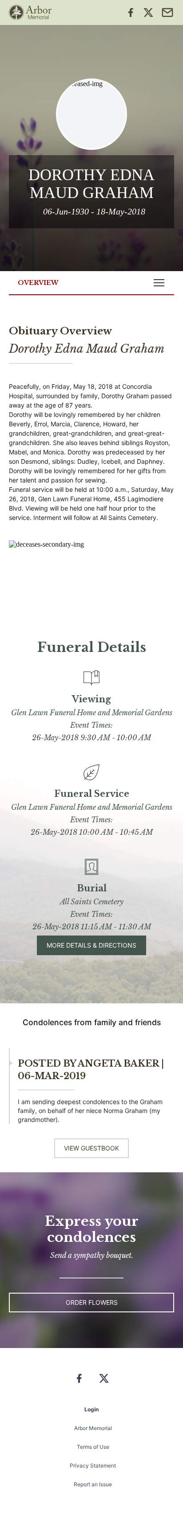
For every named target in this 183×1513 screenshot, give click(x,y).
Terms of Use (93, 1446)
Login (91, 1409)
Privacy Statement (93, 1465)
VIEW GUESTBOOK (91, 1148)
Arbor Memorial (93, 1428)
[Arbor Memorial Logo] (30, 12)
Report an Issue (93, 1484)
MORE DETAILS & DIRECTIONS (91, 945)
